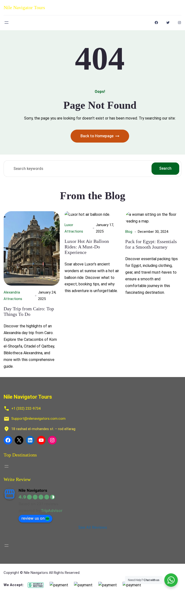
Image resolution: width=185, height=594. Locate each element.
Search (165, 168)
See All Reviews (92, 527)
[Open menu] (6, 22)
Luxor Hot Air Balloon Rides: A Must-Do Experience (87, 247)
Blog (128, 231)
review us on (33, 518)
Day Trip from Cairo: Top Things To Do (29, 311)
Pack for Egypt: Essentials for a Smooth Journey (151, 244)
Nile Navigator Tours (24, 7)
